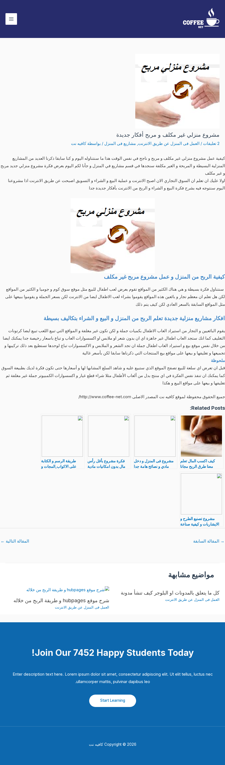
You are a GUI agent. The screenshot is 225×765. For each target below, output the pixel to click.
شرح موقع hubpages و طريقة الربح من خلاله (61, 600)
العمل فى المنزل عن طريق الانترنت (168, 143)
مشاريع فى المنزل (120, 143)
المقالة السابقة (208, 541)
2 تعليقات (211, 143)
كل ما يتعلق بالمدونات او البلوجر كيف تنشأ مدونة (170, 593)
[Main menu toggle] (11, 19)
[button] (112, 701)
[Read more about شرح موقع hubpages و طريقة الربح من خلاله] (67, 589)
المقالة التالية (15, 541)
